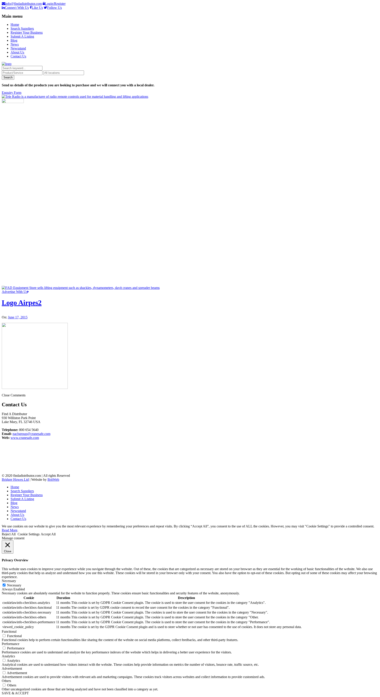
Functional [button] (9, 631)
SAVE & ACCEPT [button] (15, 693)
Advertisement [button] (12, 668)
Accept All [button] (48, 534)
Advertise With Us (14, 292)
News (15, 44)
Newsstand (18, 48)
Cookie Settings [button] (29, 534)
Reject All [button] (9, 534)
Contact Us (18, 56)
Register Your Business (27, 32)
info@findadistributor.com (23, 4)
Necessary (14, 585)
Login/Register (55, 4)
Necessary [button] (9, 581)
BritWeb (53, 479)
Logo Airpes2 (22, 303)
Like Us (37, 7)
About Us (17, 52)
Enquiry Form (11, 92)
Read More (9, 530)
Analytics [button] (8, 656)
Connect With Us (17, 7)
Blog (14, 40)
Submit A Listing (22, 36)
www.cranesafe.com (25, 438)
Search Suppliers (22, 28)
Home (15, 24)
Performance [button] (10, 644)
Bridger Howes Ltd (15, 479)
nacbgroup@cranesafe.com (31, 434)
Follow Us (54, 7)
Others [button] (6, 681)
